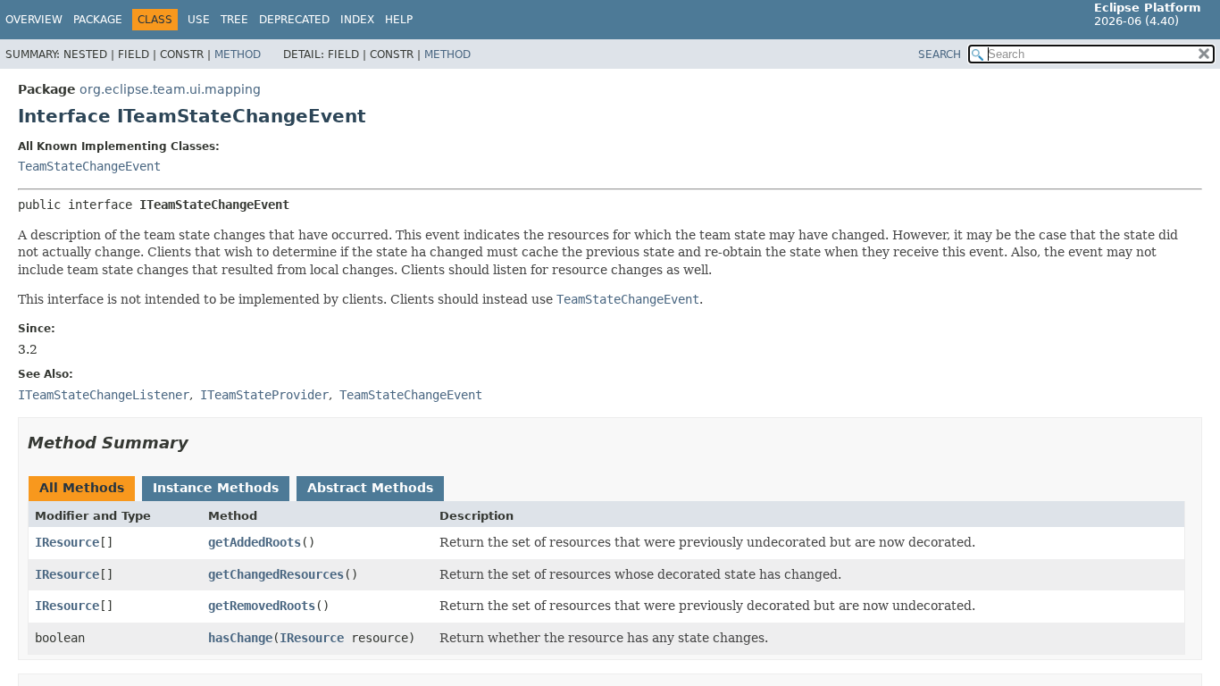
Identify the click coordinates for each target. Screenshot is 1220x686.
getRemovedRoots (261, 605)
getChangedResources (276, 574)
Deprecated (294, 19)
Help (399, 19)
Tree (234, 19)
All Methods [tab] (81, 488)
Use (199, 19)
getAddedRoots (254, 542)
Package (97, 19)
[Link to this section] (201, 442)
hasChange (240, 638)
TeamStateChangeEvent (89, 166)
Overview (34, 19)
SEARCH (939, 54)
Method (237, 54)
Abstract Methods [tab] (370, 488)
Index (357, 19)
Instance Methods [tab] (216, 488)
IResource (67, 542)
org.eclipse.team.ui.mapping (170, 89)
